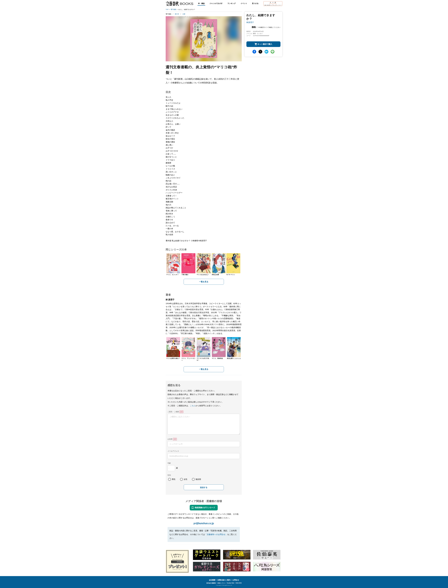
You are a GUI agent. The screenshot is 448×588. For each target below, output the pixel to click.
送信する (203, 487)
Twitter (260, 52)
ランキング (232, 3)
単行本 (177, 14)
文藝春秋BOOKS (179, 3)
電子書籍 (173, 9)
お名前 (170, 439)
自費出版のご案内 (224, 580)
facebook (254, 52)
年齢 (169, 463)
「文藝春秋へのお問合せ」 (216, 534)
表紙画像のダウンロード (205, 508)
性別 (169, 475)
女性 (185, 479)
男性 (173, 479)
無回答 (198, 479)
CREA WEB (239, 583)
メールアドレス (173, 451)
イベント (244, 3)
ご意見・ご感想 (173, 412)
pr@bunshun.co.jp (204, 523)
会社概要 (212, 580)
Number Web (230, 583)
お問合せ (236, 580)
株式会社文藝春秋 (211, 583)
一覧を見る (203, 282)
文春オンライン (221, 583)
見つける (255, 3)
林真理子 (250, 22)
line (272, 52)
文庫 (183, 14)
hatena (266, 52)
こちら (193, 406)
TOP (167, 9)
